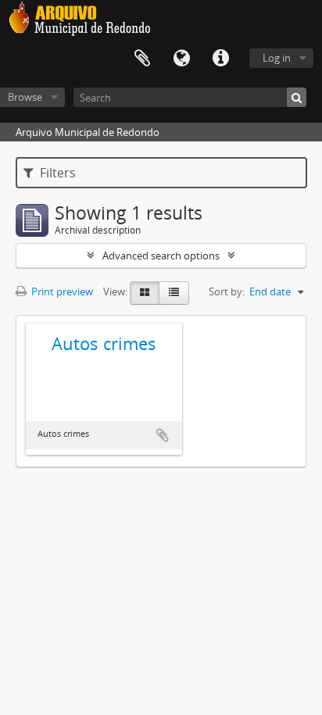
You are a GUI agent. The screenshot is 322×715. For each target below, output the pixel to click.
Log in (277, 58)
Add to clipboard (162, 435)
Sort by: (227, 291)
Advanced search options (161, 255)
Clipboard (142, 58)
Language (181, 58)
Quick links (220, 58)
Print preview (61, 291)
